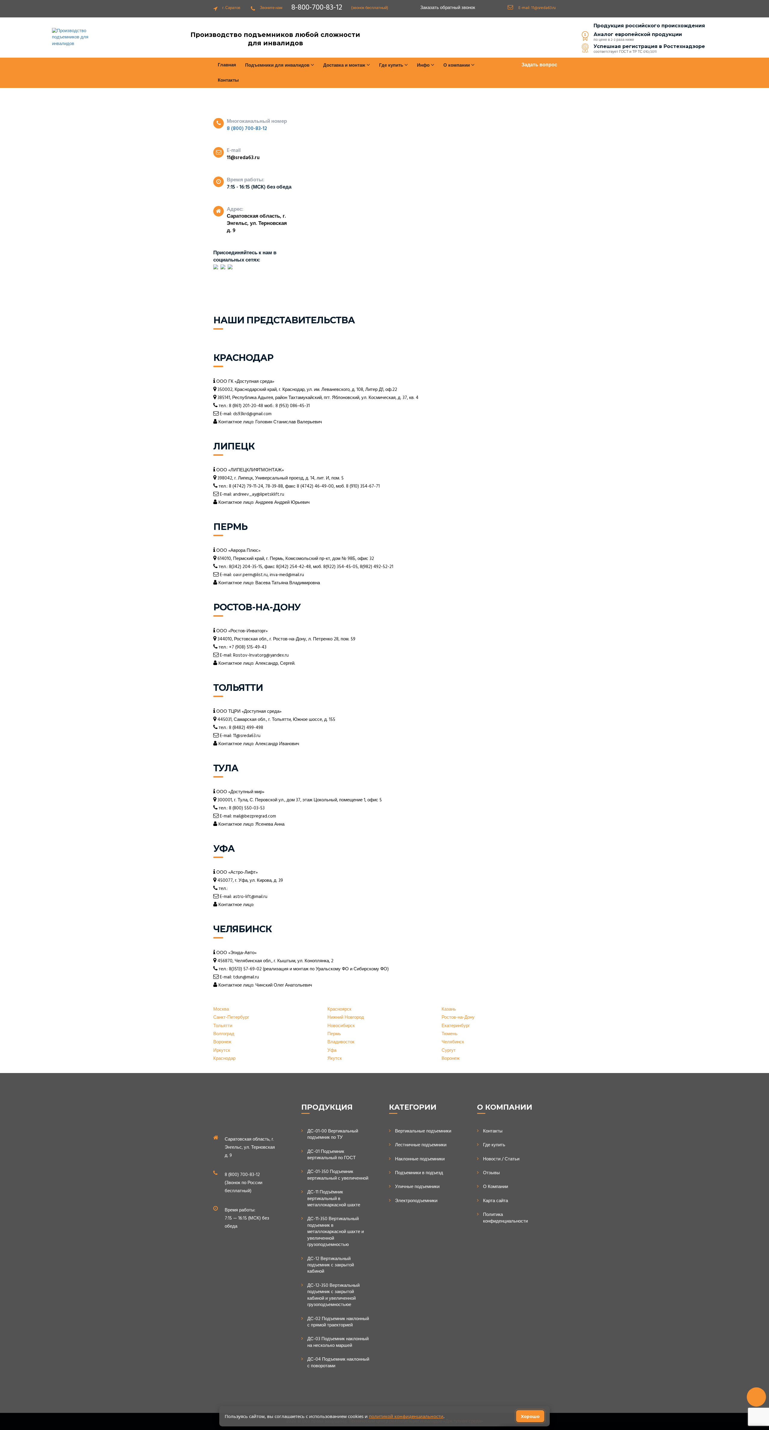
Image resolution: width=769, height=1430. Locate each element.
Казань (449, 1009)
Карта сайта (495, 1201)
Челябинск (453, 1042)
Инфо (424, 65)
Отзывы (491, 1173)
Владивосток (340, 1042)
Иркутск (221, 1051)
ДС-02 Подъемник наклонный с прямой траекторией (338, 1322)
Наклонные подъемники (420, 1159)
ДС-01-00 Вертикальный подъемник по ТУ (332, 1134)
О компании (457, 65)
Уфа (331, 1051)
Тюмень (449, 1034)
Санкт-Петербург (231, 1017)
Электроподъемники (416, 1201)
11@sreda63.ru (543, 8)
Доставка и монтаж (344, 65)
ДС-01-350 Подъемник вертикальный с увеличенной (337, 1175)
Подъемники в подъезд (419, 1173)
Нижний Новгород (345, 1017)
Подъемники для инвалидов (278, 65)
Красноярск (339, 1009)
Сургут (449, 1051)
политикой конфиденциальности (406, 1416)
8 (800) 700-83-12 (247, 129)
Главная (227, 65)
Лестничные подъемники (420, 1145)
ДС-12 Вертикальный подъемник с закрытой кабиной (330, 1265)
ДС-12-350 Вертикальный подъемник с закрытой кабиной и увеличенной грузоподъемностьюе (333, 1295)
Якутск (334, 1059)
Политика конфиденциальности (505, 1218)
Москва (221, 1009)
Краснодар (224, 1059)
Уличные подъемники (417, 1187)
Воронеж (222, 1042)
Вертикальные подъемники (423, 1131)
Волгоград (223, 1034)
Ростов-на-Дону (458, 1017)
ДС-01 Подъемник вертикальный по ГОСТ (331, 1155)
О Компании (495, 1187)
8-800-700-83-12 (316, 8)
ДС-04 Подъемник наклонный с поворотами (338, 1362)
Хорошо (530, 1416)
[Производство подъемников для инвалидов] (75, 37)
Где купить (494, 1145)
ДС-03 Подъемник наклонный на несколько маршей (338, 1342)
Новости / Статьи (501, 1159)
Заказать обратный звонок (447, 8)
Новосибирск (341, 1026)
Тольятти (222, 1026)
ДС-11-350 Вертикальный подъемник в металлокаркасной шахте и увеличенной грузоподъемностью (335, 1232)
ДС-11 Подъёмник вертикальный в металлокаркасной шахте (333, 1198)
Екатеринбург (456, 1026)
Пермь (334, 1034)
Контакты (228, 80)
